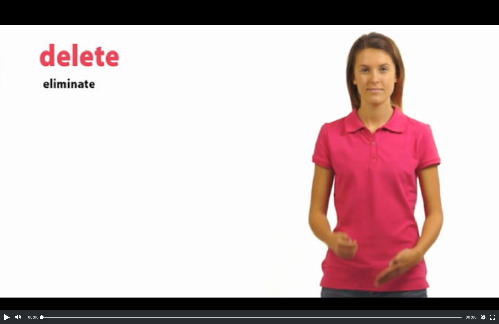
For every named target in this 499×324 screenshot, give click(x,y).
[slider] (252, 317)
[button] (6, 317)
